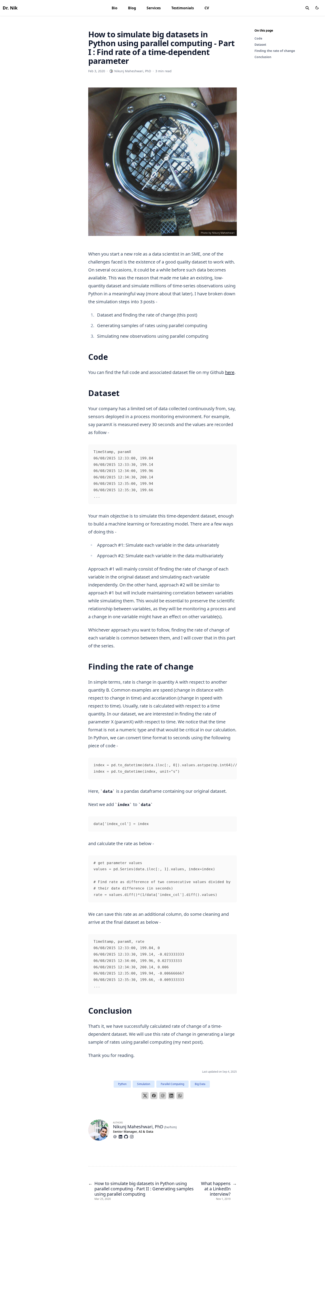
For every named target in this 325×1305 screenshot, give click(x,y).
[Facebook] (153, 1095)
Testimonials (182, 8)
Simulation (143, 1084)
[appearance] (317, 8)
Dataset (260, 44)
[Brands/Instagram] (133, 1137)
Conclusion (262, 57)
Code (258, 38)
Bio (114, 8)
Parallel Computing (172, 1084)
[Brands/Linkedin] (121, 1137)
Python (122, 1084)
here (229, 372)
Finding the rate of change (274, 51)
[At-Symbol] (116, 1137)
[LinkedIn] (171, 1095)
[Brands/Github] (127, 1137)
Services (154, 8)
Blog (132, 8)
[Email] (162, 1095)
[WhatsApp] (180, 1095)
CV (207, 8)
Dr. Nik (10, 8)
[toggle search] (307, 8)
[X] (145, 1095)
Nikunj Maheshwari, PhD (138, 1127)
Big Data (200, 1084)
